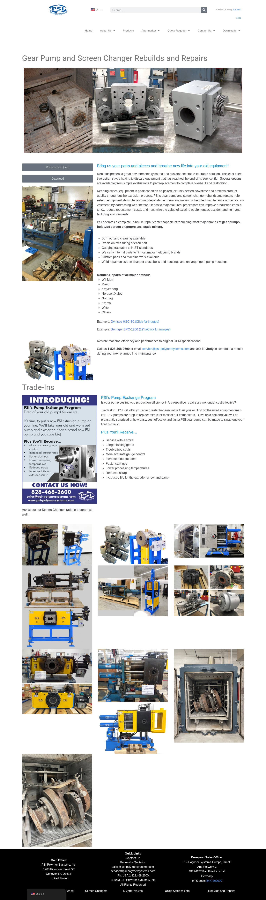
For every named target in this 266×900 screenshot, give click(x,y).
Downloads (229, 30)
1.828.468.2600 (139, 875)
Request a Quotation (133, 862)
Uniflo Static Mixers (177, 890)
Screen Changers (96, 890)
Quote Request (176, 30)
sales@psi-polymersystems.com (133, 866)
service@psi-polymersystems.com (165, 348)
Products (128, 30)
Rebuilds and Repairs (221, 890)
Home (88, 30)
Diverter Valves (133, 890)
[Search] (204, 10)
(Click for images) (135, 321)
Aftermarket (149, 30)
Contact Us (204, 30)
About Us (105, 30)
